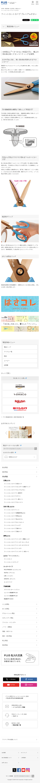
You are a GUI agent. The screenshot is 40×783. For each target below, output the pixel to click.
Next (34, 433)
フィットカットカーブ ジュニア (12, 525)
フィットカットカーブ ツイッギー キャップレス (16, 542)
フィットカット (8, 559)
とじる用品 (5, 604)
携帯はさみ (6, 536)
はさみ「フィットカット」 (11, 556)
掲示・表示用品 (7, 636)
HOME (2, 8)
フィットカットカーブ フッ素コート (13, 499)
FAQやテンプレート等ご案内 (19, 715)
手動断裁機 (6, 586)
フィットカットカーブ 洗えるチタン (13, 519)
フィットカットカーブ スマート (12, 496)
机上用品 (5, 640)
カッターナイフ (8, 566)
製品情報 (7, 8)
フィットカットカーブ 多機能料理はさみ (14, 513)
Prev (6, 433)
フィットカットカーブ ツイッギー (13, 548)
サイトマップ (24, 752)
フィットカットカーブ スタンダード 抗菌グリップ (17, 486)
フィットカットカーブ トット (11, 509)
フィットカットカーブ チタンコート (13, 502)
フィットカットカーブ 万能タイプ (13, 531)
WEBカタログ (13, 457)
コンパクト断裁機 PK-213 (11, 592)
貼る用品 (5, 467)
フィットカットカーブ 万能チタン (13, 528)
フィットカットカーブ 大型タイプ (13, 483)
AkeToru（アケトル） (9, 572)
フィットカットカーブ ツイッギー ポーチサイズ (16, 545)
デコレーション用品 (8, 613)
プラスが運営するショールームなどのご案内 (17, 697)
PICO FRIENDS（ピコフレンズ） (13, 569)
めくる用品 (5, 609)
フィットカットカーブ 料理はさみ (13, 516)
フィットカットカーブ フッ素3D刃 (13, 493)
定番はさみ (17, 8)
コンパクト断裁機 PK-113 (10, 595)
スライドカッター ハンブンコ (11, 589)
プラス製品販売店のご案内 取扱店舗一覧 (13, 417)
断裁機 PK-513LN (8, 599)
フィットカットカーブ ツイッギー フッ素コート (16, 551)
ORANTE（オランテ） (10, 579)
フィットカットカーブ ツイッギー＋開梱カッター (17, 539)
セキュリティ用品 (7, 618)
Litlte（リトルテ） (8, 576)
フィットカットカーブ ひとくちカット (14, 522)
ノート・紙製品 (7, 627)
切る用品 (12, 8)
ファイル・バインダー (9, 622)
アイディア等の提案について (9, 739)
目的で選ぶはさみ (8, 506)
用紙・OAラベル (7, 631)
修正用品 (5, 472)
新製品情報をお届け (18, 706)
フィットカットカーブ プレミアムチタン (14, 490)
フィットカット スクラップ (11, 562)
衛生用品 (5, 645)
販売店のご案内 (16, 724)
